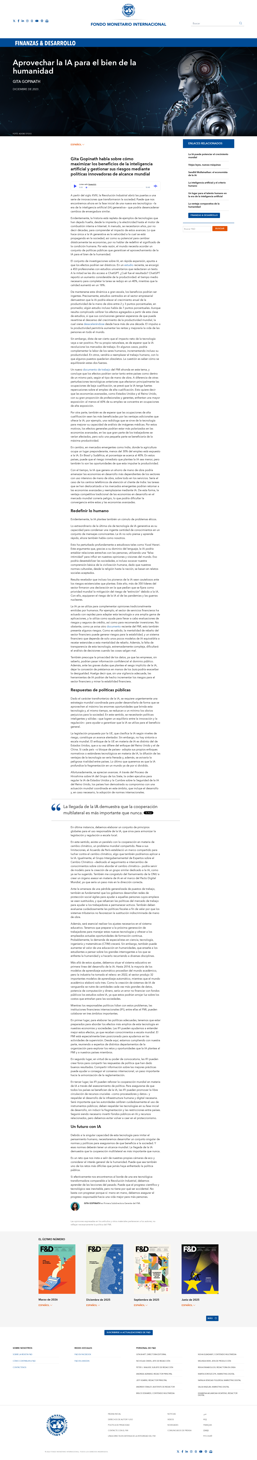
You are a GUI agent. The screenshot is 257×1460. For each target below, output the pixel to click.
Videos (170, 1419)
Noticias (171, 1414)
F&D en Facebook (83, 1354)
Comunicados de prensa (179, 1430)
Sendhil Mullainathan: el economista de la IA (208, 174)
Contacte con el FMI (118, 1430)
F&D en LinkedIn (82, 1361)
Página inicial (114, 1414)
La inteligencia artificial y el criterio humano (207, 184)
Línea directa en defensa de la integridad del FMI (132, 1436)
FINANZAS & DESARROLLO (204, 215)
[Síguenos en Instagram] (27, 21)
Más (210, 1318)
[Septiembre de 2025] (152, 1269)
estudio (128, 265)
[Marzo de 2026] (57, 1269)
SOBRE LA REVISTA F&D (22, 1354)
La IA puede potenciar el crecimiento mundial (208, 155)
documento (114, 626)
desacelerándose (94, 324)
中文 (205, 1419)
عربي (205, 1414)
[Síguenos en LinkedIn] (23, 21)
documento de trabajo (96, 369)
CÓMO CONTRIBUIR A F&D (24, 1361)
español (76, 145)
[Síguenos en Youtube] (36, 21)
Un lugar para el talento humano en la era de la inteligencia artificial (207, 195)
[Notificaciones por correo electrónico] (47, 21)
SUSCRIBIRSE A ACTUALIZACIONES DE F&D (129, 1332)
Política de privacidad (119, 1425)
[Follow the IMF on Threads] (32, 21)
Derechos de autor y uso (120, 1419)
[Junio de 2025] (200, 1269)
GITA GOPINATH (26, 82)
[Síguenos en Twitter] (14, 21)
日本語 (206, 1430)
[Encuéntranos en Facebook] (18, 21)
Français (207, 1425)
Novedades (172, 1425)
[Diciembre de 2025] (104, 1269)
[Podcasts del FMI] (42, 21)
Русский (207, 1436)
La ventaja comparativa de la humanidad (204, 205)
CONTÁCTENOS (19, 1367)
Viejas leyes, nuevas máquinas (204, 165)
